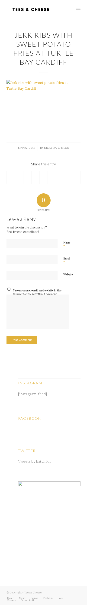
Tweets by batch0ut (34, 461)
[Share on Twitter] (19, 177)
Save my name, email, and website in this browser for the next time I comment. (37, 292)
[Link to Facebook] (70, 592)
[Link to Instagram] (77, 592)
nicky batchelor (56, 147)
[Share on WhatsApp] (27, 177)
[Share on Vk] (60, 177)
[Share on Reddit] (68, 177)
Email (66, 260)
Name (66, 244)
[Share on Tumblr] (52, 177)
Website (68, 274)
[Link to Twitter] (63, 592)
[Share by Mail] (76, 177)
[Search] (67, 9)
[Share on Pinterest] (35, 177)
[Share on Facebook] (11, 177)
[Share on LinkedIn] (44, 177)
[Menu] (78, 9)
